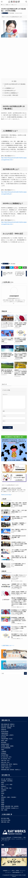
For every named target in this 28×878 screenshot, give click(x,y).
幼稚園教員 (3, 790)
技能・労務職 (4, 810)
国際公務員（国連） (5, 822)
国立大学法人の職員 (5, 820)
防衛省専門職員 (4, 755)
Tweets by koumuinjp (6, 494)
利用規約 (17, 870)
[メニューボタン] (1, 1)
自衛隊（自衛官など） (6, 767)
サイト (4, 421)
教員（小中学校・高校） (6, 788)
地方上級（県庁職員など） (7, 779)
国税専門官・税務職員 (6, 727)
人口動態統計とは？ (9, 88)
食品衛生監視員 (4, 731)
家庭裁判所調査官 (5, 744)
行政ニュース (5, 13)
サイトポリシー (8, 872)
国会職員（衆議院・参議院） (7, 746)
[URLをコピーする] (25, 267)
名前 (4, 411)
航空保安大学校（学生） (6, 766)
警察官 (2, 782)
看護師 (2, 804)
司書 (2, 795)
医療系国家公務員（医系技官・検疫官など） (11, 769)
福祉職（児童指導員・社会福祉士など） (10, 808)
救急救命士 (3, 786)
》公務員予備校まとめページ (7, 645)
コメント (5, 394)
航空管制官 (3, 737)
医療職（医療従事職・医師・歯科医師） (10, 806)
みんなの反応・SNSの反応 (11, 95)
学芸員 (2, 793)
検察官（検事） (4, 740)
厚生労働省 (12, 13)
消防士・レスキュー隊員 (6, 784)
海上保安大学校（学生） (6, 757)
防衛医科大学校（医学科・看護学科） (9, 764)
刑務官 (2, 749)
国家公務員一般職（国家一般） (8, 726)
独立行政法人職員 (5, 818)
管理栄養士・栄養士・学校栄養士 (8, 797)
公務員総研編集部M (14, 296)
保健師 (2, 802)
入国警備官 (3, 751)
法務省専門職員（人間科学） (7, 735)
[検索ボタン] (26, 1)
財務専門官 (3, 729)
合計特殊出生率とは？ (10, 90)
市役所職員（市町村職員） (7, 780)
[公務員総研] (14, 1)
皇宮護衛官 (3, 753)
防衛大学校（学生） (5, 762)
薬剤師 (2, 800)
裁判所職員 (3, 742)
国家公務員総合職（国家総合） (8, 724)
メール (4, 416)
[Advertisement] (14, 56)
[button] (3, 267)
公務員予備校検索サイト (17, 872)
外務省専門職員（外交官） (7, 738)
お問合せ (13, 870)
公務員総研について (7, 870)
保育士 (2, 791)
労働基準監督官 (4, 733)
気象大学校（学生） (5, 760)
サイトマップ (22, 870)
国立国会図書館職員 (5, 747)
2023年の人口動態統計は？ (11, 93)
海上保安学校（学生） (6, 758)
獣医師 (2, 799)
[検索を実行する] (25, 673)
